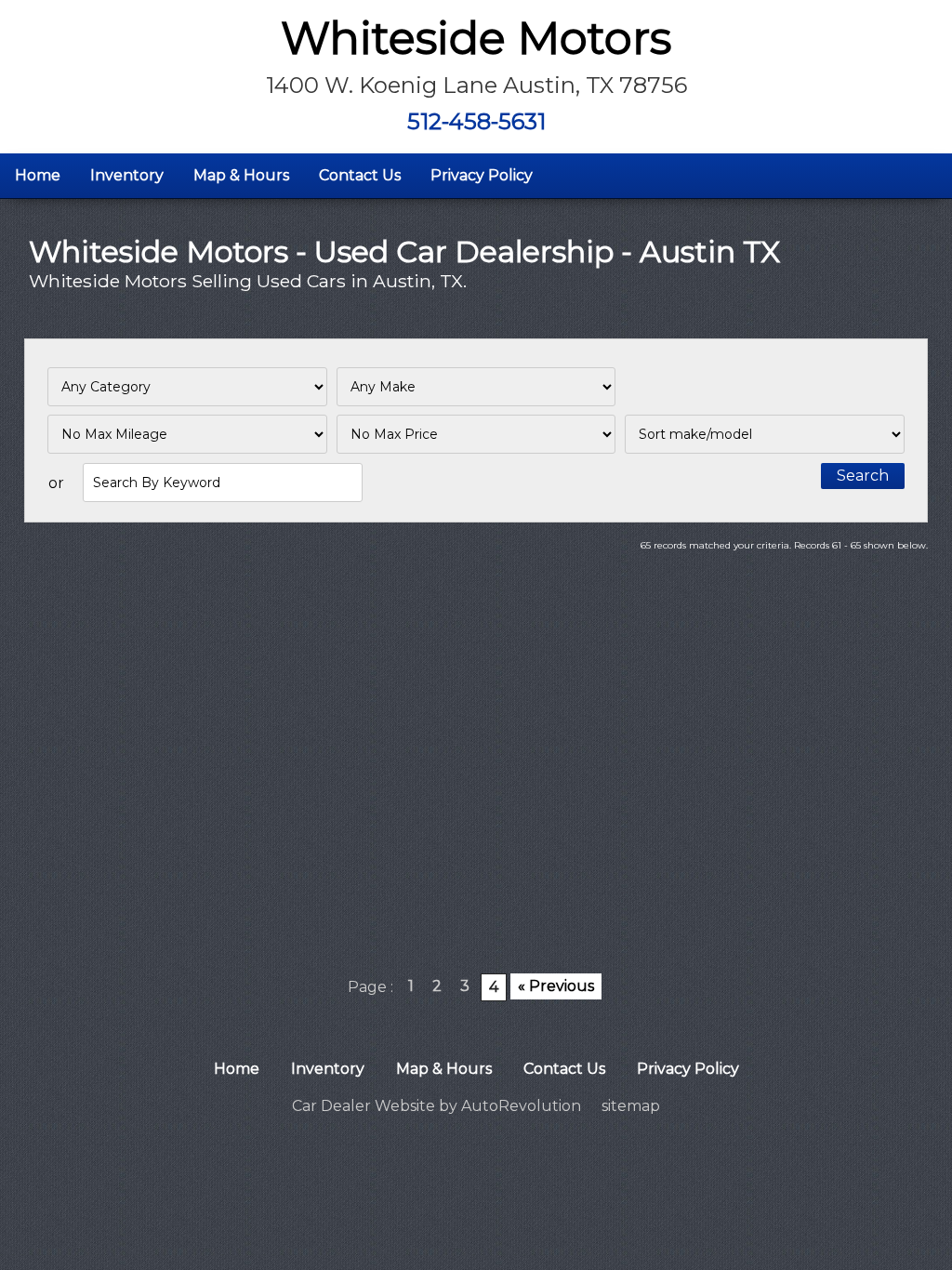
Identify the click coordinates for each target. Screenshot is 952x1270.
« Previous (556, 986)
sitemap (631, 1106)
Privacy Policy (481, 175)
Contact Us (360, 175)
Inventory (127, 175)
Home (37, 175)
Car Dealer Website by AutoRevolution (436, 1106)
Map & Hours (241, 175)
